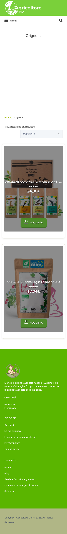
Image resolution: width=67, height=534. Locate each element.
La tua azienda (12, 431)
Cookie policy (11, 449)
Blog (6, 473)
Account (9, 425)
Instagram (10, 408)
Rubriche (9, 491)
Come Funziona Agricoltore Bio (21, 485)
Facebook (9, 404)
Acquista (36, 222)
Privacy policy (12, 443)
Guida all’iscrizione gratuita (19, 479)
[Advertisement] (33, 80)
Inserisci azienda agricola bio (20, 437)
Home (7, 117)
